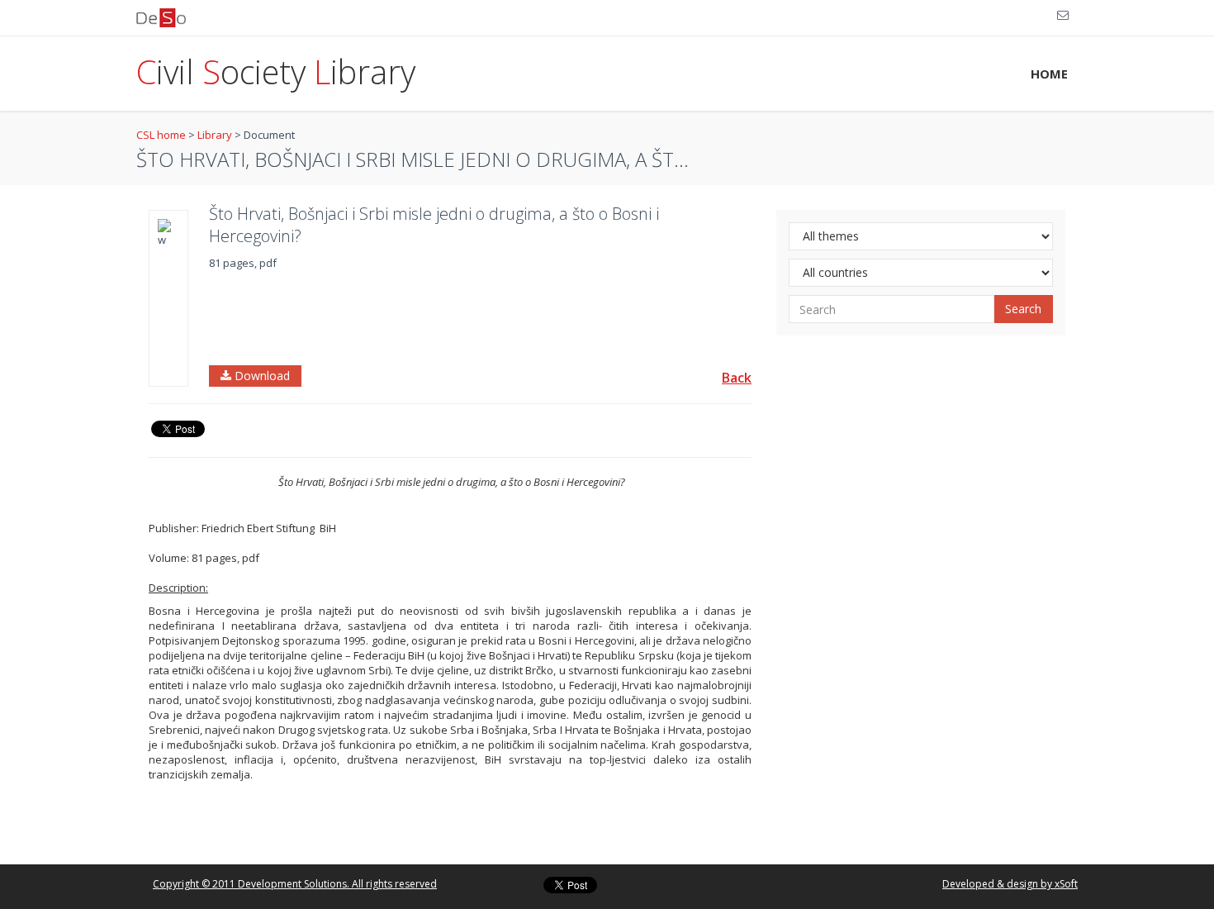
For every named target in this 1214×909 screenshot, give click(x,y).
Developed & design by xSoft (1010, 884)
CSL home (161, 134)
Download (260, 375)
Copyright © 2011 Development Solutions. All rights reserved (295, 884)
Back (737, 378)
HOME (1049, 73)
